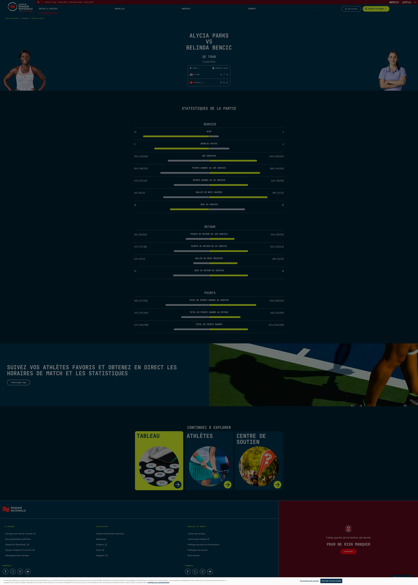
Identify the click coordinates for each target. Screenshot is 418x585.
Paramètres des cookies (309, 581)
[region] (209, 581)
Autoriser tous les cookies (331, 581)
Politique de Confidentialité (158, 583)
